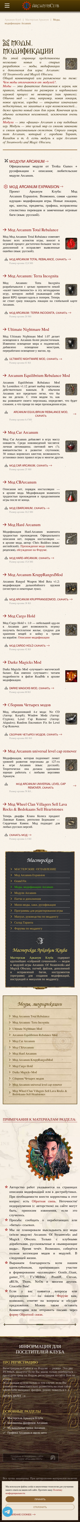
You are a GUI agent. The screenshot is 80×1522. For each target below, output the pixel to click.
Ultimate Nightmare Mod (28, 329)
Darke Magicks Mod (24, 662)
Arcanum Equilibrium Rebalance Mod (39, 375)
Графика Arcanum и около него (27, 1432)
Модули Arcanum (26, 161)
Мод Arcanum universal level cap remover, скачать (41, 785)
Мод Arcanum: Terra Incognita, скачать (38, 313)
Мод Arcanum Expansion (34, 186)
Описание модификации (33, 637)
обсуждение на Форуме (32, 550)
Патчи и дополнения (27, 899)
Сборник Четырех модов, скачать (33, 734)
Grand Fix (20, 881)
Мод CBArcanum (22, 482)
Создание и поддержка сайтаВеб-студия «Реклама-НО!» (27, 1457)
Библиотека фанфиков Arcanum (27, 1423)
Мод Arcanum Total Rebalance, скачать (38, 259)
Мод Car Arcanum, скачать (28, 465)
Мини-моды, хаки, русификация (35, 904)
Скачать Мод (18, 835)
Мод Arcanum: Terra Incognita (33, 275)
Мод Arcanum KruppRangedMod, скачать (38, 599)
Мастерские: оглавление (35, 869)
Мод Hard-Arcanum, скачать (29, 558)
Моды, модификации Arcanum (33, 887)
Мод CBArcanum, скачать (27, 508)
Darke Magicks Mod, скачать (29, 688)
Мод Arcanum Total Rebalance (33, 229)
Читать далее (12, 1396)
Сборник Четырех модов (29, 704)
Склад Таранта (23, 922)
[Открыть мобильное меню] (7, 6)
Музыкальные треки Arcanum (26, 1428)
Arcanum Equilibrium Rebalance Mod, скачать (41, 413)
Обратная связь (44, 1201)
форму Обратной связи (25, 1314)
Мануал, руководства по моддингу (36, 916)
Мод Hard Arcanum (24, 524)
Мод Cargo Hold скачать (27, 645)
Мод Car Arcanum (23, 432)
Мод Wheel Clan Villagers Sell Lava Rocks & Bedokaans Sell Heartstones (35, 806)
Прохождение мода (32, 546)
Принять (40, 1499)
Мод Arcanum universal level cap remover (42, 751)
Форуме (62, 1295)
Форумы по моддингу (28, 928)
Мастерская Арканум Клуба (25, 1418)
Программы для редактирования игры (38, 910)
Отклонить (40, 1506)
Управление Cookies (18, 1514)
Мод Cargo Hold (21, 615)
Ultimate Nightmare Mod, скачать (33, 359)
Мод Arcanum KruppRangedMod (35, 574)
